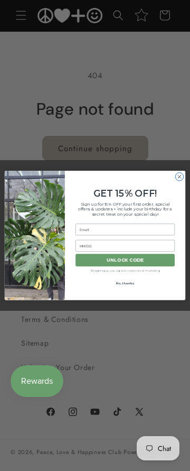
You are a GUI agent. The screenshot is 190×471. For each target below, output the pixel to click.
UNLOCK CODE (125, 260)
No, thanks (125, 283)
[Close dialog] (179, 177)
